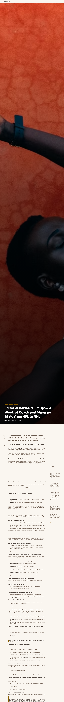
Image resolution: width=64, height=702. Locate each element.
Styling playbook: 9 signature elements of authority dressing (54, 486)
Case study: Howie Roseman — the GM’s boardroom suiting (55, 481)
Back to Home (7, 1)
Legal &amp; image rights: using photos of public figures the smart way (55, 501)
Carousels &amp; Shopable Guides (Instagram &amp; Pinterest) (55, 493)
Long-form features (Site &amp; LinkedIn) (55, 496)
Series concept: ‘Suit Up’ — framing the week (55, 474)
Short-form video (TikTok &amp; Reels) (55, 490)
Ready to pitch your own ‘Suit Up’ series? (55, 520)
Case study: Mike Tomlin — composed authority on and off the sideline (55, 476)
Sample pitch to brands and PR (54, 510)
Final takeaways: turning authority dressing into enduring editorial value (55, 517)
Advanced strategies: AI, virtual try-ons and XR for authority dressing (55, 509)
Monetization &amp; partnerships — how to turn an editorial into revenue (55, 498)
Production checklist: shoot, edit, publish (55, 504)
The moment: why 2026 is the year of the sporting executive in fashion (55, 472)
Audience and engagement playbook (54, 507)
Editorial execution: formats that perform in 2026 (54, 488)
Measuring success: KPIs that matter (54, 513)
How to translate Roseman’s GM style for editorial (55, 484)
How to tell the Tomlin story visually (55, 479)
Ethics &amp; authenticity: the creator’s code (54, 515)
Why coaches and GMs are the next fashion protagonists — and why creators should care (55, 469)
